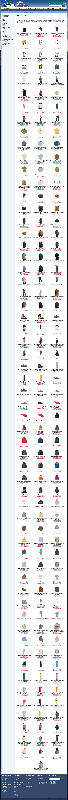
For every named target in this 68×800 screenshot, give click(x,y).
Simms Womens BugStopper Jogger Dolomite (24, 656)
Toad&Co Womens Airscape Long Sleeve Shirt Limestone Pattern (24, 743)
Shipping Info (28, 777)
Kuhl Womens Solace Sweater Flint (57, 309)
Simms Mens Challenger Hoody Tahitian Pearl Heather (57, 556)
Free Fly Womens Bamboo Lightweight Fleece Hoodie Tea (57, 97)
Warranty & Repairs (29, 786)
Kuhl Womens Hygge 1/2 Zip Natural (40, 296)
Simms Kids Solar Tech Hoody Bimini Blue (57, 507)
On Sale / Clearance (6, 13)
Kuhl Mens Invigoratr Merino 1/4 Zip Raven (57, 261)
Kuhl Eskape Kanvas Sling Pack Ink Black (57, 225)
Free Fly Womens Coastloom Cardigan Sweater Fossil (40, 123)
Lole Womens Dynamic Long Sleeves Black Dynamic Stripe (41, 345)
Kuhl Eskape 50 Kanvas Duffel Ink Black (24, 225)
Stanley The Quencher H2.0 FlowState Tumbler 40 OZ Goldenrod (57, 693)
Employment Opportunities (42, 785)
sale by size (50, 8)
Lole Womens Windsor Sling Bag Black (57, 357)
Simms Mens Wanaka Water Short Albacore (24, 643)
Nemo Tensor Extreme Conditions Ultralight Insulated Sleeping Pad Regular (24, 382)
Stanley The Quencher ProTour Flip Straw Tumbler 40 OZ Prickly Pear (40, 718)
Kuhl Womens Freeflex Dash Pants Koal (40, 285)
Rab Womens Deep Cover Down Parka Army (41, 494)
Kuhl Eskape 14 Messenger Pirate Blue (24, 213)
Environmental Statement (42, 782)
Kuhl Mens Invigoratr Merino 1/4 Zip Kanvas (24, 261)
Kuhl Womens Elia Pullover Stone (24, 284)
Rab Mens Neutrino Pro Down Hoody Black (24, 469)
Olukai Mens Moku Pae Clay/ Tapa (57, 381)
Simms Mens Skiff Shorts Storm (41, 605)
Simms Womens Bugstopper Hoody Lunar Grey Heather (57, 643)
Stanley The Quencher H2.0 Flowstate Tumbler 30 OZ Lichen (24, 693)
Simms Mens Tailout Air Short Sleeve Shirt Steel (41, 631)
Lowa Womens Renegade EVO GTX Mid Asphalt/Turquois (40, 370)
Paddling (25, 10)
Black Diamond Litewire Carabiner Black (57, 46)
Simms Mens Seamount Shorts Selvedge (57, 594)
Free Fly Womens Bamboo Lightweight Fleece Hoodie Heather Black (24, 97)
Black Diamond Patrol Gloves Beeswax (40, 71)
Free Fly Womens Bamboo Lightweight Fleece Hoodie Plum (41, 97)
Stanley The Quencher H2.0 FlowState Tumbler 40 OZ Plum (41, 706)
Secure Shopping (5, 778)
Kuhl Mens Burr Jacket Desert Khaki (41, 237)
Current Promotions (5, 792)
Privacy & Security (29, 783)
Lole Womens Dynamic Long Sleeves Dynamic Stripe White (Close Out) (57, 345)
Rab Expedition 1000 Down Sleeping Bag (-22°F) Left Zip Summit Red (57, 407)
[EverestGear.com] (34, 3)
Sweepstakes (4, 791)
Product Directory (5, 779)
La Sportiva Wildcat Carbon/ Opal (57, 320)
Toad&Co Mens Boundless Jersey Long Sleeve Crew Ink (40, 731)
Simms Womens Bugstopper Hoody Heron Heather (40, 643)
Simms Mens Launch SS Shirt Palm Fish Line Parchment (40, 581)
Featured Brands (5, 15)
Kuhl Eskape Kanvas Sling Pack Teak (24, 237)
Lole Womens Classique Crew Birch (57, 332)
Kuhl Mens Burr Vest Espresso (40, 248)
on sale (28, 8)
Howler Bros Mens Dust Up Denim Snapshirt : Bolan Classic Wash (57, 148)
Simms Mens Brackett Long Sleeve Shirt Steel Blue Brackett (57, 532)
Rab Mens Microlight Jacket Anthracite (24, 457)
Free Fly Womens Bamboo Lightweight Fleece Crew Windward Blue (57, 84)
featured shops (39, 8)
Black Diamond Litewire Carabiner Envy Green (24, 59)
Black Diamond (5, 16)
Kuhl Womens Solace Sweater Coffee (41, 309)
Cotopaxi (4, 17)
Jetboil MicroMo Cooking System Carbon (24, 200)
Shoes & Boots (56, 10)
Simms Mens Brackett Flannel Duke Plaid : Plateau (40, 532)
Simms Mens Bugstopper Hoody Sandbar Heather (24, 544)
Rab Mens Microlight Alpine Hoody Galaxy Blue (40, 444)
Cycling (19, 10)
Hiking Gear (16, 779)
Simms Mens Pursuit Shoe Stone (24, 593)
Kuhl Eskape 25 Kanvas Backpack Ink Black (40, 213)
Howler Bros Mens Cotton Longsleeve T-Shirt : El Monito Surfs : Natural (41, 135)
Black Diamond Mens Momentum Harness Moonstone (57, 59)
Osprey (15, 787)
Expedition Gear (5, 41)
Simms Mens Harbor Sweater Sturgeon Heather (24, 581)
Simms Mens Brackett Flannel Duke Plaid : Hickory (24, 532)
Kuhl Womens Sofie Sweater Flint (24, 309)
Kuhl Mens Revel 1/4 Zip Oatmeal (24, 272)
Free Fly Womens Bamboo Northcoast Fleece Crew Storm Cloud (57, 110)
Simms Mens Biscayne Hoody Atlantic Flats (57, 519)
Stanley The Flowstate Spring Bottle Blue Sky (57, 668)
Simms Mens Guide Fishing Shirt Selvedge (41, 569)
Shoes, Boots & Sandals (18, 782)
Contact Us (28, 785)
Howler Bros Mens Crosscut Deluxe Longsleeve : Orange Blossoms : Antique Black (24, 148)
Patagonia (4, 29)
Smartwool (4, 33)
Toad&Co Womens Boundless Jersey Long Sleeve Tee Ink (41, 743)
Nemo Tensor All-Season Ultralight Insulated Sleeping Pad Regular (57, 370)
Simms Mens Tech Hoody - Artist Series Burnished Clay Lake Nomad (57, 631)
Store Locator (63, 2)
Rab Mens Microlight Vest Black (57, 456)
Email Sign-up (57, 2)
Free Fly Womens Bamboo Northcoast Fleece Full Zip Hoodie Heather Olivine (24, 123)
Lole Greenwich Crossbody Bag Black (24, 332)
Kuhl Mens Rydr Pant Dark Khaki (57, 272)
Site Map (3, 781)
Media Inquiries (40, 779)
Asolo (15, 791)
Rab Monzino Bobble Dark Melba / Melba (40, 482)
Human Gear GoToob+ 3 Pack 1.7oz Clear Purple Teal (57, 187)
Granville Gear (5, 44)
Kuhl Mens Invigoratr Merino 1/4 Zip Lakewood (40, 261)
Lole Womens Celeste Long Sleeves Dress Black (40, 332)
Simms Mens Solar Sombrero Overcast (57, 606)
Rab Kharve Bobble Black (57, 419)
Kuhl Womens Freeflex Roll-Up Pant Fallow (57, 285)
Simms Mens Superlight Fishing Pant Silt (41, 619)
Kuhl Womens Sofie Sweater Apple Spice (57, 297)
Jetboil (3, 20)
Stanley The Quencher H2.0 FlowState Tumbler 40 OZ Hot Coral (24, 706)
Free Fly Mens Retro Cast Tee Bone (24, 83)
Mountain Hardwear (6, 27)
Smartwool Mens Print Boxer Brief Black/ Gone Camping (24, 668)
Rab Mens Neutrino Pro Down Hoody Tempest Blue (57, 469)
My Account (4, 782)
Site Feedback (28, 781)
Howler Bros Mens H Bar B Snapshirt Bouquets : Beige (24, 161)
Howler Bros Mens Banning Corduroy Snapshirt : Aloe (24, 135)
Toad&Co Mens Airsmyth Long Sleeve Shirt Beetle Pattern (57, 718)
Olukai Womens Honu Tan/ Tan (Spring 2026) (57, 395)
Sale (3, 788)
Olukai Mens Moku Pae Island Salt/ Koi (24, 394)
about (61, 8)
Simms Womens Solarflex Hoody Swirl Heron (40, 656)
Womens (49, 10)
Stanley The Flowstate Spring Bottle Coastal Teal (24, 681)
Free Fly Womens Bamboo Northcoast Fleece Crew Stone (40, 110)
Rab (3, 31)
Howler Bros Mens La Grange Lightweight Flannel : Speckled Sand (40, 187)
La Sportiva (4, 23)
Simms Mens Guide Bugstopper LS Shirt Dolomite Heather (24, 569)
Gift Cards (4, 790)
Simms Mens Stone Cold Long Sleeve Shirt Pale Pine (24, 619)
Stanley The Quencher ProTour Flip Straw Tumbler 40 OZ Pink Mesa (24, 718)
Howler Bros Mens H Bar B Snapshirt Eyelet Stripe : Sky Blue (41, 161)
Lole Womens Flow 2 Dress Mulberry (41, 356)
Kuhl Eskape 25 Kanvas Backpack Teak (57, 213)
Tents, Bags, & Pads (6, 36)
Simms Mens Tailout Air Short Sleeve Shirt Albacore (57, 619)
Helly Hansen (16, 794)
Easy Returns (28, 778)
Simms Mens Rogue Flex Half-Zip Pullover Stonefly (40, 594)
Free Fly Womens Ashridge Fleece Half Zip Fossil (40, 84)
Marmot (3, 24)
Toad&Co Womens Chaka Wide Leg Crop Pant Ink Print (57, 743)
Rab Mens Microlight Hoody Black (57, 444)
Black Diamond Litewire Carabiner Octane (40, 59)
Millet (3, 25)
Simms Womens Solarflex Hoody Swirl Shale (57, 656)
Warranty (27, 779)
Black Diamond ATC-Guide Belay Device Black (40, 34)
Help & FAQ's (28, 782)
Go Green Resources (6, 787)
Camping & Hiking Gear (6, 37)
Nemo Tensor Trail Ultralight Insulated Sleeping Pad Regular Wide (41, 382)
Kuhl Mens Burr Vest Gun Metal (57, 248)
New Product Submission (42, 783)
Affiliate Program (40, 778)
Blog (38, 786)
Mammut (15, 796)
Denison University (6, 43)
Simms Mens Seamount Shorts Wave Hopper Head (24, 606)
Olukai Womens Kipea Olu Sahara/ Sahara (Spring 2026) (24, 407)
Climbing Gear (5, 40)
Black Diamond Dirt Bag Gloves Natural (24, 46)
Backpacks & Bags (17, 777)
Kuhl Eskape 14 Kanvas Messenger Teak (57, 200)
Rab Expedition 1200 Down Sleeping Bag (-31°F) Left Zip (24, 420)
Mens (44, 10)
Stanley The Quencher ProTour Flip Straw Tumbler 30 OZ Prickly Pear (57, 706)
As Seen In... (4, 786)
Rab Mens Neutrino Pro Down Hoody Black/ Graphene (41, 469)
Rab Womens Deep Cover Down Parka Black (57, 494)
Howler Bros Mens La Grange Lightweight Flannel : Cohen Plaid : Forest (24, 187)
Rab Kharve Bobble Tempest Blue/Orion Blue (57, 432)
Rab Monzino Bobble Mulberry (57, 481)
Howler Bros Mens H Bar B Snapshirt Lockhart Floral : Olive (24, 174)
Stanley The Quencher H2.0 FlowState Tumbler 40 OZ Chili (41, 693)
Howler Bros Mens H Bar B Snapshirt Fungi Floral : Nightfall (57, 161)
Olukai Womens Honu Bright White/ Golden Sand (40, 395)
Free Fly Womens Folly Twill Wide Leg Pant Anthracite (57, 123)
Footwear (4, 35)
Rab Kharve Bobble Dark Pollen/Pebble (40, 432)
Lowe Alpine (16, 792)
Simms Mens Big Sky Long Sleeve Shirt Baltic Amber (40, 519)
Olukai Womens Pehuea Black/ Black (41, 406)
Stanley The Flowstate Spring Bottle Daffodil (40, 681)
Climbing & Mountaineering (7, 39)
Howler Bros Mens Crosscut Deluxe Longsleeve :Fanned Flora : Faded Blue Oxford (40, 148)
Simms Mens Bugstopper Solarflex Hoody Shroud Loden (24, 556)
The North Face (5, 28)
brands (18, 8)
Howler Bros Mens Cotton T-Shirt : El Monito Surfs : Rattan (57, 135)
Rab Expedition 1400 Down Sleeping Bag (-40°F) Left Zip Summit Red (40, 420)
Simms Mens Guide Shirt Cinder (57, 568)
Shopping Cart (51, 2)
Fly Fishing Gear (17, 778)
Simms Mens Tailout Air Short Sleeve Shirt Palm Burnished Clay (24, 631)
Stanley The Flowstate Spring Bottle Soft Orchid (57, 681)
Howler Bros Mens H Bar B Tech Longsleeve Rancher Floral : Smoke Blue (40, 174)
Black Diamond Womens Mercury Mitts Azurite (57, 71)
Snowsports (32, 10)
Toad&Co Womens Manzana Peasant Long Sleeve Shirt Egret (24, 755)
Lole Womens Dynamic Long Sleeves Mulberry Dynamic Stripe (24, 357)
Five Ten (15, 790)
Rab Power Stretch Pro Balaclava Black (24, 494)
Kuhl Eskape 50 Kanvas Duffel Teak (40, 224)
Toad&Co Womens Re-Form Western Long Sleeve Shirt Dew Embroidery (41, 769)
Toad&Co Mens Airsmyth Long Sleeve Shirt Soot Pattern (24, 731)
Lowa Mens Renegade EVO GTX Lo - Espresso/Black (24, 370)
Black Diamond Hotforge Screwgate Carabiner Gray (40, 46)
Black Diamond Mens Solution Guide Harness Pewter (24, 71)
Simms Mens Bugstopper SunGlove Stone (40, 556)
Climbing (13, 10)
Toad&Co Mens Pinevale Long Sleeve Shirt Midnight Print (57, 731)
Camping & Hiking (5, 10)
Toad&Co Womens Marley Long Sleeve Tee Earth (41, 755)
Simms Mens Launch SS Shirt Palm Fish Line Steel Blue (57, 581)
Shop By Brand (5, 777)
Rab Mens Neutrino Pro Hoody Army (24, 481)
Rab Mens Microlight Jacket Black (40, 456)
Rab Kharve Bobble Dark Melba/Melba (24, 431)
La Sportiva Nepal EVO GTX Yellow (40, 320)
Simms (3, 32)
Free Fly (4, 19)
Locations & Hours (29, 787)
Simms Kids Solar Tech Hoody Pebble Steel (24, 519)
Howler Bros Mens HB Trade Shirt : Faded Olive (57, 174)
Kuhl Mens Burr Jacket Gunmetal (57, 237)
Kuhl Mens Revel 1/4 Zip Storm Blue (40, 272)
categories (7, 8)
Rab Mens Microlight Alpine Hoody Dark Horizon (24, 444)
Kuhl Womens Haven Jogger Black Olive (24, 297)
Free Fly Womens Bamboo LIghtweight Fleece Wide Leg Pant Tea (24, 110)
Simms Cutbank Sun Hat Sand (24, 506)
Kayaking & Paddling (17, 781)
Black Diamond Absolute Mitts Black (24, 33)
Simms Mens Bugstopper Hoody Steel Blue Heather (40, 544)
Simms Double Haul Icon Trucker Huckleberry (40, 507)
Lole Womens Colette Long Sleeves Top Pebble (24, 345)
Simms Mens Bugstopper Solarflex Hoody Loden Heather (57, 544)
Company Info (40, 777)
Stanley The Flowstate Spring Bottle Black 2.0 (40, 668)
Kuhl (3, 21)
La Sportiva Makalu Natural (24, 320)
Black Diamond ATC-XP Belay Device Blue (57, 34)
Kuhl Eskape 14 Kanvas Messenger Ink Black (40, 200)
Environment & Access (42, 781)
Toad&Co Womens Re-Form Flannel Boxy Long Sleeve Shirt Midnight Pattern (57, 756)
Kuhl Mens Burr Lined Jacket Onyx (24, 248)
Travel (38, 10)
